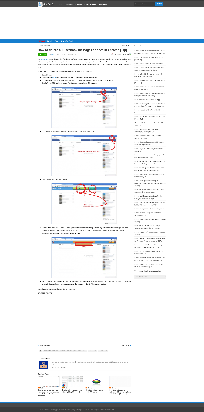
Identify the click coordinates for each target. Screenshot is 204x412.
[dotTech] (46, 5)
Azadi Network (109, 410)
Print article (126, 54)
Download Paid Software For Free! (60, 41)
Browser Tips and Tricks (51, 350)
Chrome (62, 350)
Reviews (80, 4)
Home (61, 4)
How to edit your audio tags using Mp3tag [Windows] (72, 391)
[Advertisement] (102, 23)
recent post (44, 59)
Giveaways (70, 4)
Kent (52, 54)
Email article (117, 54)
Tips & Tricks (91, 4)
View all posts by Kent (59, 368)
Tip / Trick (42, 55)
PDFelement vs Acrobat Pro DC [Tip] (147, 100)
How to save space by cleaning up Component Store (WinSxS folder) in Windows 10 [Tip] (150, 183)
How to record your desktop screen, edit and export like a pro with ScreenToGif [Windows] (48, 393)
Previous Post (45, 46)
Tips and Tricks (103, 350)
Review (42, 388)
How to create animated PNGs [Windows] (94, 391)
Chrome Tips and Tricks (74, 350)
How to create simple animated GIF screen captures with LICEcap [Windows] (120, 392)
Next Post (125, 46)
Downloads (103, 4)
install (54, 77)
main (84, 350)
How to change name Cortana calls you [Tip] (149, 209)
